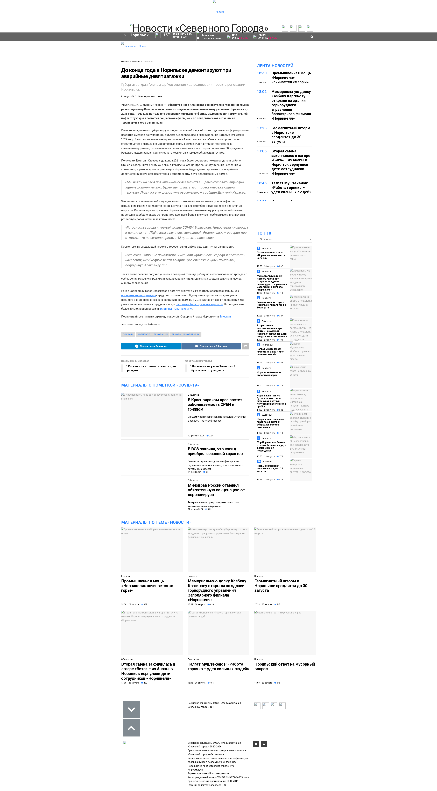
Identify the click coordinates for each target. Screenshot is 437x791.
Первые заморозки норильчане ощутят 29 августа (270, 468)
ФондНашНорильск (32, 96)
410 (281, 293)
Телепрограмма (24, 46)
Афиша (65, 90)
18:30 (262, 73)
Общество (148, 61)
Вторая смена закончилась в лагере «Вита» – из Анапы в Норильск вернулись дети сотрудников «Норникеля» (290, 162)
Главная (125, 61)
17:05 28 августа (266, 340)
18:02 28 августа (266, 293)
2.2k (211, 436)
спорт (41, 85)
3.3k (209, 509)
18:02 (262, 92)
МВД (103, 85)
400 (281, 340)
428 (281, 479)
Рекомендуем (75, 48)
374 (281, 456)
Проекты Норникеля (47, 47)
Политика (99, 54)
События (73, 51)
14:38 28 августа (266, 410)
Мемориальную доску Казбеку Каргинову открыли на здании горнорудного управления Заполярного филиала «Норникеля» (291, 105)
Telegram (225, 316)
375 (281, 385)
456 (281, 362)
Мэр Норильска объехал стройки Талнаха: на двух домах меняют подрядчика (271, 446)
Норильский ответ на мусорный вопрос (269, 373)
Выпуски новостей (25, 48)
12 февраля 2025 (196, 436)
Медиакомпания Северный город (82, 79)
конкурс (19, 79)
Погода (98, 62)
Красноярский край (55, 73)
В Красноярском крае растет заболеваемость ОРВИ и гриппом (215, 404)
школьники (42, 79)
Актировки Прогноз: (212, 36)
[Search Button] (116, 106)
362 (281, 266)
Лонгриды (262, 192)
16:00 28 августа (266, 385)
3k (206, 472)
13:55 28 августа (266, 456)
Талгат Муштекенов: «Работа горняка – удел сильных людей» (291, 187)
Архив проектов (50, 57)
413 (281, 433)
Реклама (99, 48)
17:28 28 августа (266, 316)
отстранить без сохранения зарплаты (199, 304)
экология (62, 85)
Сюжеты (20, 51)
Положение (74, 54)
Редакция (99, 46)
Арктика (84, 85)
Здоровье (267, 415)
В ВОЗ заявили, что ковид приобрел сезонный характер (215, 451)
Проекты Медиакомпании (50, 53)
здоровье (26, 90)
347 (281, 316)
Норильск (25, 73)
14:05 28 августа (266, 433)
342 (281, 410)
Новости (46, 59)
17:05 (262, 151)
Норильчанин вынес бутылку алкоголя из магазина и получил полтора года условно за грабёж (271, 401)
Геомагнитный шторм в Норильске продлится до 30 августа (290, 135)
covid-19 (86, 73)
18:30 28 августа (266, 266)
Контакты (99, 51)
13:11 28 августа (266, 479)
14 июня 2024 (194, 472)
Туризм (85, 90)
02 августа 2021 (129, 96)
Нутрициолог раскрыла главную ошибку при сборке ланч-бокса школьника (270, 423)
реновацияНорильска (186, 334)
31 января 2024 (195, 509)
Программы (21, 54)
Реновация (161, 334)
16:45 (262, 183)
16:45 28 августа (266, 362)
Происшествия (17, 85)
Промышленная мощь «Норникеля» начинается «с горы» (291, 77)
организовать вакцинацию (138, 295)
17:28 (262, 128)
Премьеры (74, 46)
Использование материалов (103, 58)
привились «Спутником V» (175, 308)
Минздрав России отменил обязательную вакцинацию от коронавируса (216, 490)
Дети (46, 90)
